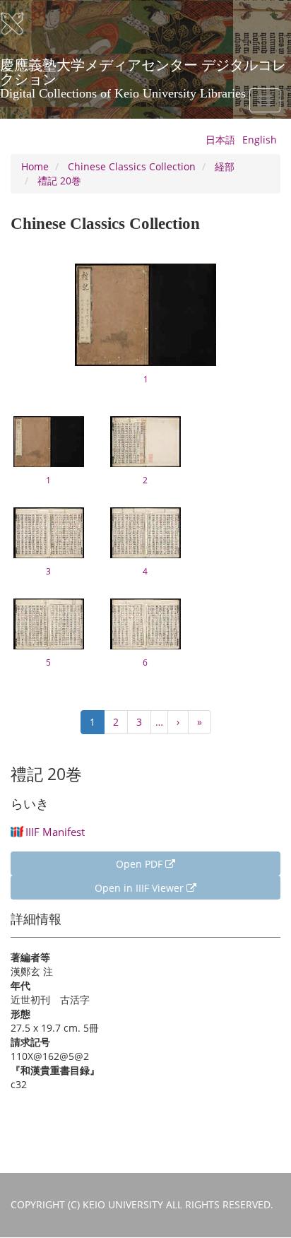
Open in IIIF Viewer (140, 888)
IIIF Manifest (55, 832)
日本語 (220, 139)
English (259, 139)
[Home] (21, 24)
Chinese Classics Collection (132, 166)
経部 (224, 166)
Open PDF (140, 864)
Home (35, 166)
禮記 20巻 (59, 180)
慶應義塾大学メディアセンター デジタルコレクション (143, 70)
